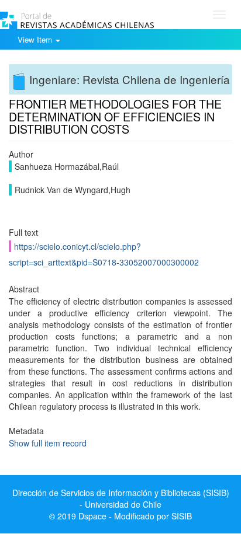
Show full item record (48, 443)
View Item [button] (36, 39)
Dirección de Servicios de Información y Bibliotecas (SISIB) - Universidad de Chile (120, 498)
